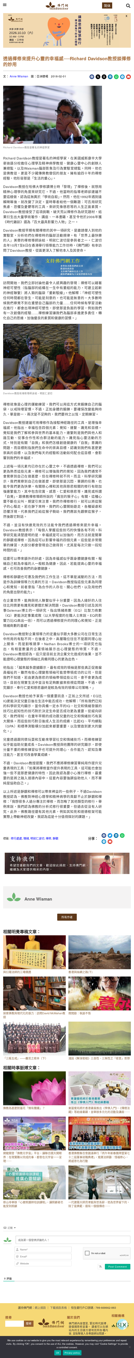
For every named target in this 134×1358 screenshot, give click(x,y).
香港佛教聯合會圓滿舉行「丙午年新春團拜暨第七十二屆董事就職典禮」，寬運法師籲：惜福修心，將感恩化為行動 (99, 1157)
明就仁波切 (37, 838)
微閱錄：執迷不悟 (79, 1013)
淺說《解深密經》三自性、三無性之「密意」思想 (99, 1058)
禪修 (48, 838)
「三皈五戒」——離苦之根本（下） (25, 1058)
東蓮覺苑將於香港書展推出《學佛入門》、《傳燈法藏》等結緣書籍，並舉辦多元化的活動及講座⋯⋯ (99, 1110)
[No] (129, 1347)
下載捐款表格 (58, 1308)
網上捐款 (40, 1308)
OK (57, 1352)
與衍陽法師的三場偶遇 (17, 972)
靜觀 (55, 838)
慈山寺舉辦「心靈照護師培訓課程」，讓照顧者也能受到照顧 (33, 1204)
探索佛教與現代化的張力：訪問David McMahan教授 (34, 1015)
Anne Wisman (19, 76)
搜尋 (28, 1323)
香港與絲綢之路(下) (80, 972)
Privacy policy (72, 1352)
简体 (107, 5)
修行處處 (16, 838)
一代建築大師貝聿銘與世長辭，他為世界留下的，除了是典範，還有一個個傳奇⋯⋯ (99, 1204)
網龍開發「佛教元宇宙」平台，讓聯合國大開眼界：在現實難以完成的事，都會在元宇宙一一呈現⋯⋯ (32, 1157)
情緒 (26, 838)
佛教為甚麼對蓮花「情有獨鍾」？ (24, 1108)
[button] (5, 5)
